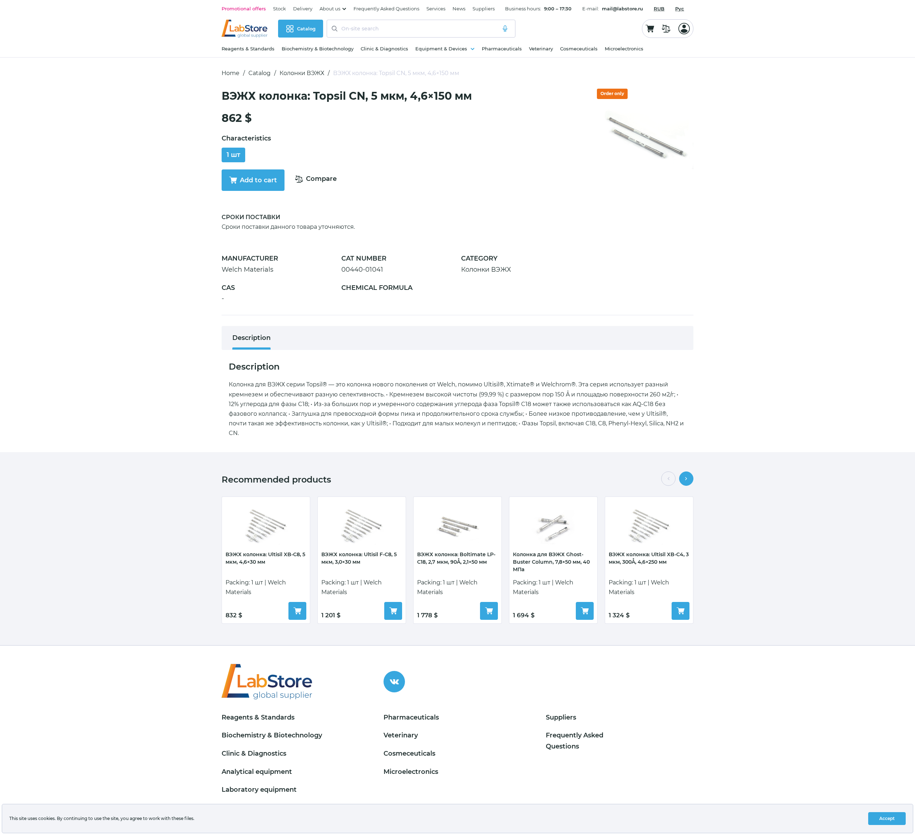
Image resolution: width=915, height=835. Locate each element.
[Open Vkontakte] (394, 681)
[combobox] (659, 8)
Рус (679, 8)
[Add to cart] (297, 611)
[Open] (684, 28)
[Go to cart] (650, 28)
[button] (668, 478)
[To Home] (244, 29)
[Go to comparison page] (666, 28)
